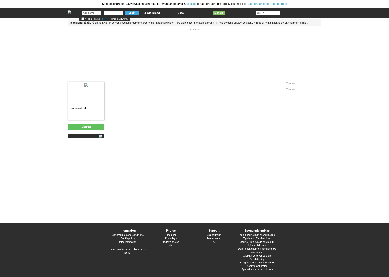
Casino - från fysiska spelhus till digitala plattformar (257, 243)
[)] (84, 135)
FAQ (214, 241)
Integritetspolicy (127, 241)
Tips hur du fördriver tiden (257, 238)
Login (132, 12)
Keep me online (92, 18)
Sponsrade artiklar (257, 230)
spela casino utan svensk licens (257, 234)
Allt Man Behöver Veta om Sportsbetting (257, 257)
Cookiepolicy (128, 238)
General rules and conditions (128, 234)
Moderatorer (214, 238)
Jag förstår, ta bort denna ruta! (267, 4)
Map (171, 245)
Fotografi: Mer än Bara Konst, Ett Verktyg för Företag (257, 264)
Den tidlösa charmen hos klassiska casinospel (257, 250)
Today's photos (171, 241)
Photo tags (171, 238)
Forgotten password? (117, 18)
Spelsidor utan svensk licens (257, 269)
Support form (214, 234)
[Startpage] (69, 11)
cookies (191, 4)
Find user (171, 234)
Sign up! (218, 12)
